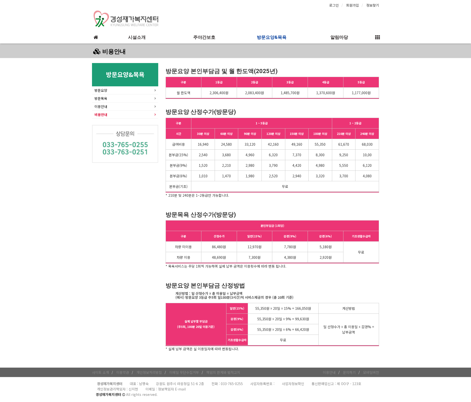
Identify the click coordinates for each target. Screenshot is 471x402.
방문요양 (100, 90)
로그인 (334, 5)
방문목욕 (100, 98)
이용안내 (100, 106)
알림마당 (339, 37)
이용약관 (122, 372)
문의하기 (349, 372)
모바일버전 (371, 372)
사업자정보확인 (293, 383)
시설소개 (137, 37)
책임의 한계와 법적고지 (223, 372)
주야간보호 (204, 37)
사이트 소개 (100, 372)
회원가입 (352, 5)
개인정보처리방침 (149, 372)
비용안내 (100, 114)
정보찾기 (372, 5)
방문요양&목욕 (272, 37)
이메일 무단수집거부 (184, 372)
